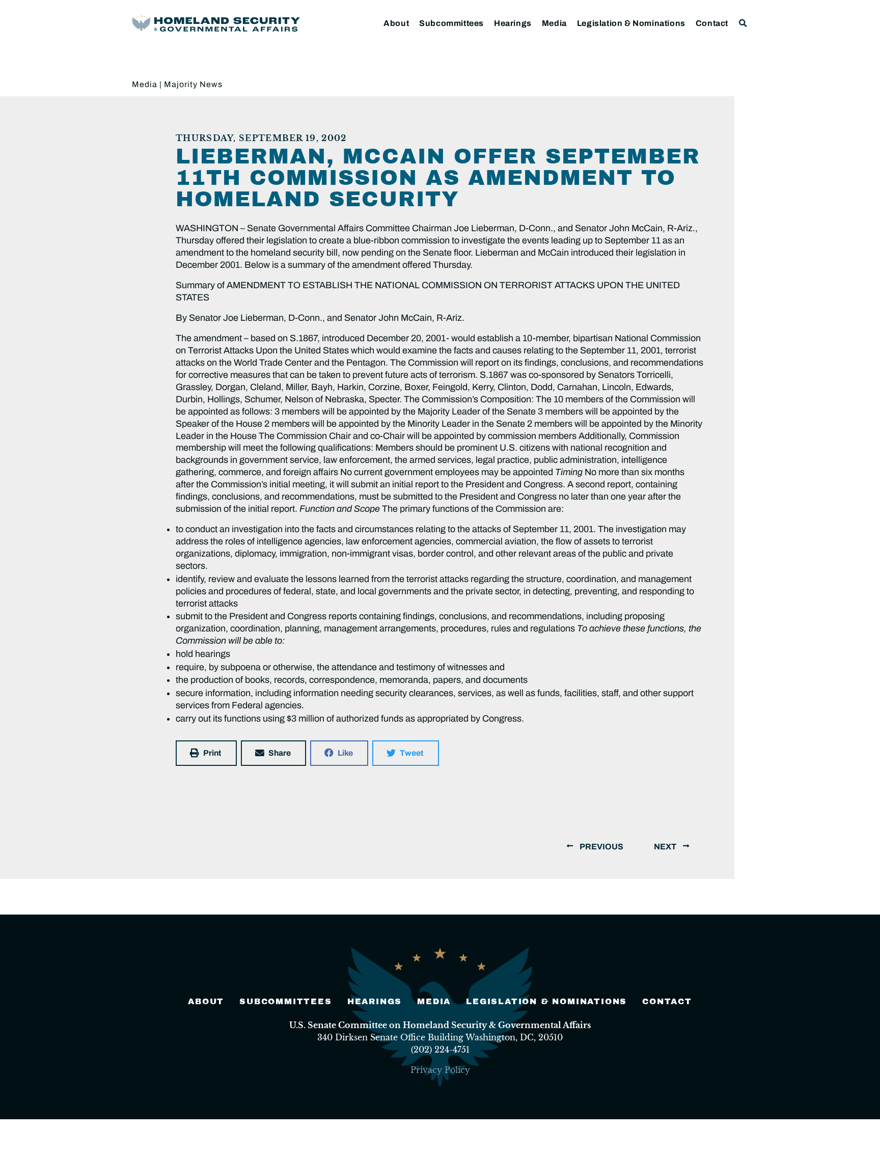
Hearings (513, 23)
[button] (743, 23)
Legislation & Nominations (631, 23)
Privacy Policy (440, 1070)
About (396, 23)
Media (554, 23)
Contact (712, 23)
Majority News (193, 84)
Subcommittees (451, 23)
